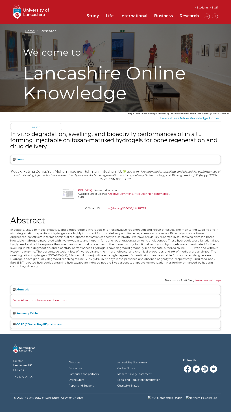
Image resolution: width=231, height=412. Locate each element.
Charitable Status (128, 385)
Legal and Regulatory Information (138, 379)
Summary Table (27, 313)
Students (202, 7)
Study (93, 15)
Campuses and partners (84, 374)
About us (74, 362)
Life (110, 15)
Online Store (76, 379)
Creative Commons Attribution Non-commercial (138, 193)
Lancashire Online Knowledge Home (189, 118)
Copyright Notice (72, 397)
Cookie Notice (126, 368)
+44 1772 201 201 (24, 377)
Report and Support (81, 385)
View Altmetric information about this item (42, 300)
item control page (208, 280)
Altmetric (22, 289)
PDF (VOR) (85, 190)
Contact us (75, 368)
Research (189, 15)
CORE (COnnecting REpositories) (39, 324)
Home (30, 31)
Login (36, 126)
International (133, 15)
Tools (20, 159)
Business (163, 15)
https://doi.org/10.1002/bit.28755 (124, 208)
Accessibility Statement (132, 362)
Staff (215, 7)
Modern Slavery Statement (134, 374)
